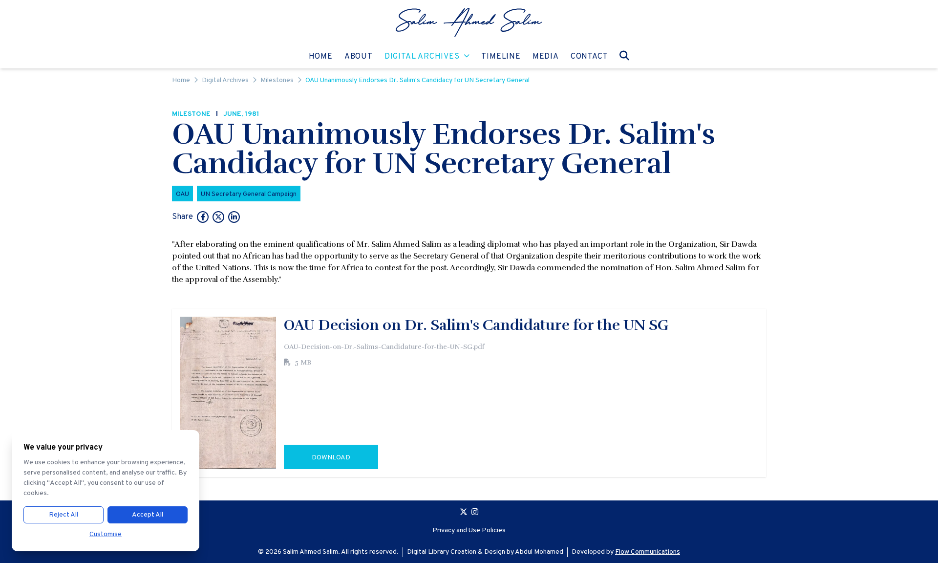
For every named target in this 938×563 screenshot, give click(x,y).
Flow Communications (647, 552)
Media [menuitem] (546, 56)
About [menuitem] (358, 56)
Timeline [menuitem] (500, 56)
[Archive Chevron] (467, 57)
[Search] (624, 55)
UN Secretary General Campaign (249, 194)
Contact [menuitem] (589, 56)
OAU (182, 194)
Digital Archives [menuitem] (422, 56)
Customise (105, 534)
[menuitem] (469, 22)
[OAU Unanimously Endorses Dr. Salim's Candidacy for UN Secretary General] (203, 218)
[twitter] (464, 513)
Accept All (147, 515)
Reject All (63, 515)
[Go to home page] (469, 22)
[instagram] (474, 513)
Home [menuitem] (321, 56)
